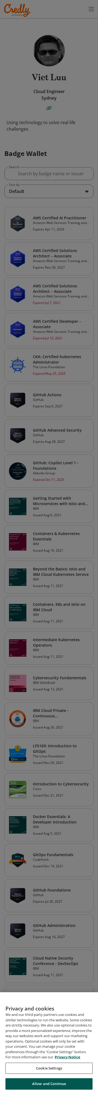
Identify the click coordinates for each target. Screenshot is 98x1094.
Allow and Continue (49, 1083)
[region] (49, 1043)
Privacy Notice (67, 1057)
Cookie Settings (49, 1068)
